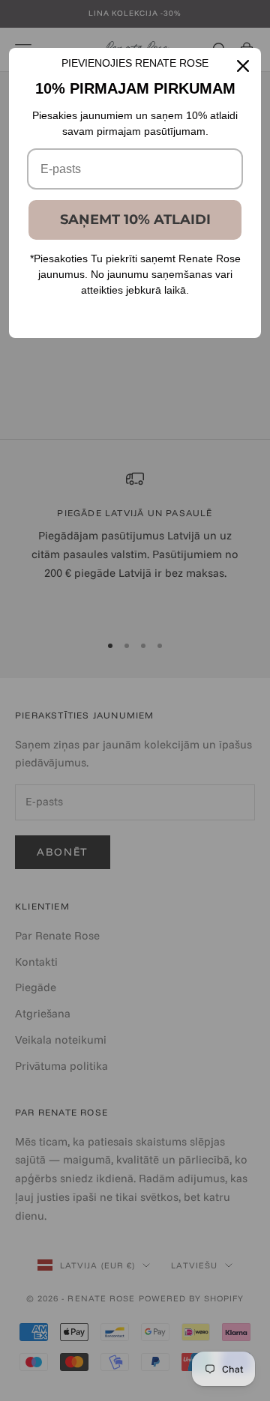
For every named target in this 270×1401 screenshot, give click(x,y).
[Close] (243, 66)
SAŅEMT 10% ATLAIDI (135, 219)
